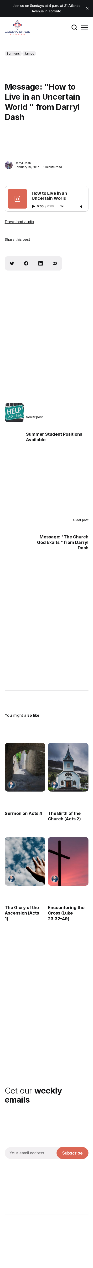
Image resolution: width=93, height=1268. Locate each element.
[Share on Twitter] (12, 263)
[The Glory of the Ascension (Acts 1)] (25, 861)
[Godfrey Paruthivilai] (11, 785)
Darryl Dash (23, 163)
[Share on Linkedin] (40, 263)
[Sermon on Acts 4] (25, 767)
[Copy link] (55, 263)
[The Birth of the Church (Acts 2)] (68, 767)
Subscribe (72, 1153)
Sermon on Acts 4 (23, 813)
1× (62, 206)
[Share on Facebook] (26, 263)
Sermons (13, 53)
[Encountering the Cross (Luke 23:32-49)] (68, 861)
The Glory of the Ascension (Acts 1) (22, 913)
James (29, 53)
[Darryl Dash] (9, 165)
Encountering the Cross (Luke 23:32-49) (66, 913)
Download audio (19, 221)
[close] (87, 8)
